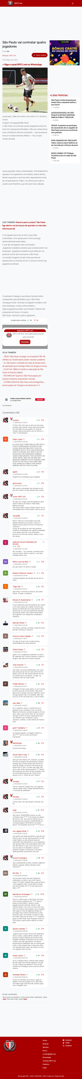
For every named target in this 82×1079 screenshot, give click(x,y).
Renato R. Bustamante (21, 600)
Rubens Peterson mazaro (23, 573)
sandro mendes (19, 929)
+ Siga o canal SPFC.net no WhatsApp (22, 64)
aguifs (15, 472)
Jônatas (16, 781)
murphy (16, 420)
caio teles (16, 703)
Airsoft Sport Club (20, 755)
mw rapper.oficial (19, 831)
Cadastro (46, 1064)
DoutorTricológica (20, 858)
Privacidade (47, 1057)
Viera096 (16, 516)
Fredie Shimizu (18, 684)
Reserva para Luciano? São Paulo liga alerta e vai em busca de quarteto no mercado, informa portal (24, 225)
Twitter (67, 1043)
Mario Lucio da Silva (20, 562)
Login (45, 1068)
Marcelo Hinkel (18, 623)
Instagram (68, 1045)
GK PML (16, 873)
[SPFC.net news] (25, 399)
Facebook (68, 1040)
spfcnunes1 (17, 483)
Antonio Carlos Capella (22, 636)
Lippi (14, 810)
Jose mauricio (18, 665)
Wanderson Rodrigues (21, 894)
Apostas (46, 1047)
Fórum (45, 1051)
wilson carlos (18, 956)
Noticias (45, 1044)
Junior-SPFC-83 (19, 497)
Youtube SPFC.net (49, 1061)
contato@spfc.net (49, 1054)
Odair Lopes (17, 439)
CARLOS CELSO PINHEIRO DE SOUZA (25, 543)
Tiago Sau (16, 586)
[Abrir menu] (72, 3)
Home (45, 1040)
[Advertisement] (41, 22)
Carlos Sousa (18, 649)
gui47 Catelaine (19, 728)
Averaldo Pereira (19, 975)
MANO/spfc (17, 743)
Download (25, 342)
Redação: (9, 55)
